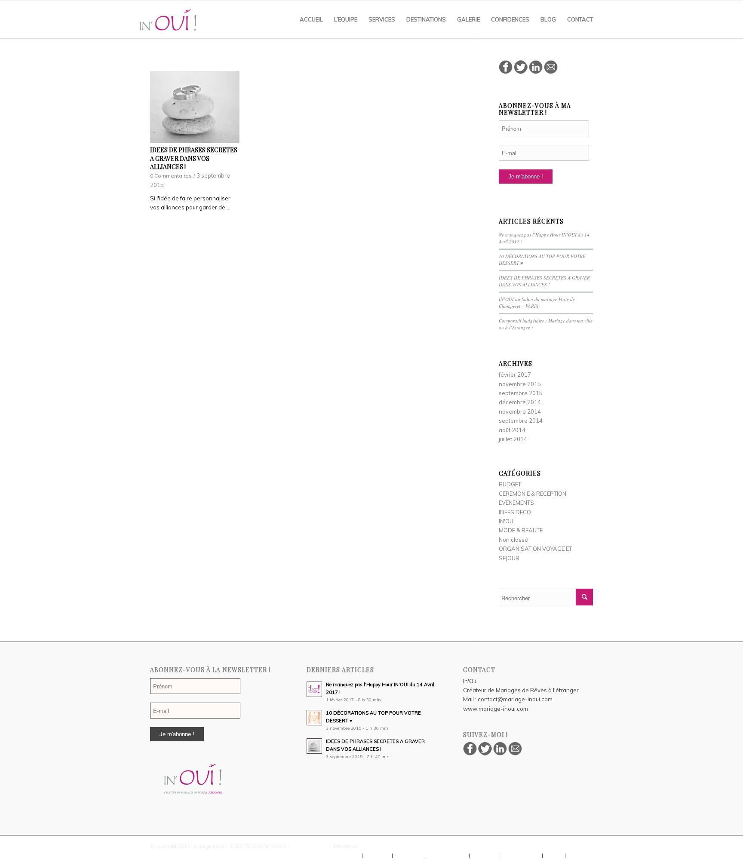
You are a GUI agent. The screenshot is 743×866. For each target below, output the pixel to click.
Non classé (513, 539)
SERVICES (409, 856)
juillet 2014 (513, 439)
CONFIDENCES (521, 856)
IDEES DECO (515, 512)
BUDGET (510, 484)
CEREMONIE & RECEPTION (532, 493)
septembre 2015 (521, 393)
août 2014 (512, 430)
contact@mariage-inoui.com (515, 699)
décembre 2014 (520, 402)
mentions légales (309, 846)
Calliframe (370, 846)
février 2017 (515, 374)
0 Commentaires (171, 175)
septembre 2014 (521, 420)
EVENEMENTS (516, 502)
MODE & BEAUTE (521, 530)
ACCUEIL (347, 856)
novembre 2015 (520, 384)
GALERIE (484, 856)
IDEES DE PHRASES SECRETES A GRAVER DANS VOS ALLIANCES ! (193, 158)
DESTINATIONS (447, 856)
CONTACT (581, 856)
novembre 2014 (520, 411)
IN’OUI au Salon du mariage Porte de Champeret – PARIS (537, 303)
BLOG (554, 856)
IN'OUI (507, 521)
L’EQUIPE (377, 856)
